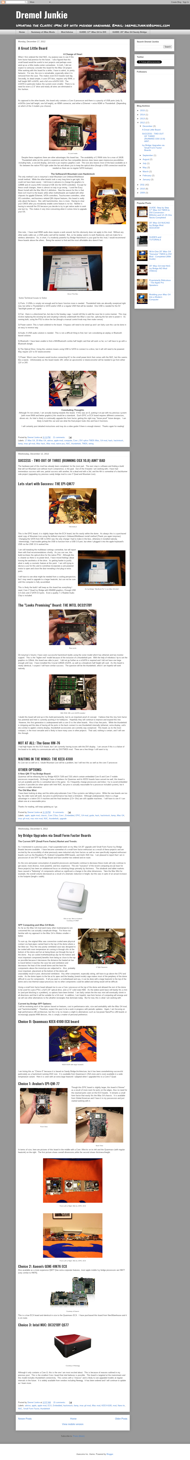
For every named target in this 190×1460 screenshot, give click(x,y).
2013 (142, 118)
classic (44, 815)
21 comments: (59, 437)
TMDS (84, 444)
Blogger (110, 1454)
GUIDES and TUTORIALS (155, 238)
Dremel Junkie (42, 14)
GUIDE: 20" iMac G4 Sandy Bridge (130, 32)
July (145, 163)
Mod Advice (67, 32)
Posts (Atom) (78, 1436)
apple (27, 815)
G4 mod (103, 440)
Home (22, 32)
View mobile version (72, 1424)
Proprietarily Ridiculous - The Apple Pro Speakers (160, 282)
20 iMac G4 (41, 440)
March (146, 171)
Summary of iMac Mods (43, 32)
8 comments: (59, 812)
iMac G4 (120, 815)
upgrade (63, 818)
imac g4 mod (29, 444)
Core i (75, 440)
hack (110, 440)
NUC (68, 444)
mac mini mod (36, 818)
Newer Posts (25, 1418)
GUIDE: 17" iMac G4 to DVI (92, 32)
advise (50, 440)
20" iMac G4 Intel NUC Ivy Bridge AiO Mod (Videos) (159, 268)
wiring (91, 444)
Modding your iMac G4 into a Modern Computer (160, 297)
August (146, 159)
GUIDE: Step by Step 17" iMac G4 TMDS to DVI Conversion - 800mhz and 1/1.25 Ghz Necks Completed (160, 212)
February (147, 175)
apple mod (58, 440)
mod (115, 1405)
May (145, 167)
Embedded (69, 815)
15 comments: (59, 1402)
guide (91, 815)
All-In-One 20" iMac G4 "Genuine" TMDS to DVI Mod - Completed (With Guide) (160, 255)
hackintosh (118, 440)
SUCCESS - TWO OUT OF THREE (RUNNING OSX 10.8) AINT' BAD (61, 460)
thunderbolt (76, 444)
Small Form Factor (31, 1409)
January (147, 179)
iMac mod (50, 444)
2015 (142, 110)
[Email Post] (70, 437)
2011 (142, 184)
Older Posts (121, 1418)
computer (68, 440)
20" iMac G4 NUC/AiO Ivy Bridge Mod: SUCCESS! (159, 225)
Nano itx (121, 1405)
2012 (142, 122)
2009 (142, 192)
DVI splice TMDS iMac (89, 440)
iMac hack (40, 444)
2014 (142, 114)
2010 (142, 188)
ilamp (20, 444)
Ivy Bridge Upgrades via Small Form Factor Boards (54, 835)
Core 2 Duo (53, 815)
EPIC (78, 815)
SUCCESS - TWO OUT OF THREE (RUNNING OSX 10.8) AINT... (153, 137)
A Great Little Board (32, 48)
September (148, 155)
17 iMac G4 (30, 440)
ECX (50, 1405)
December (148, 126)
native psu (60, 444)
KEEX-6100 (107, 1405)
